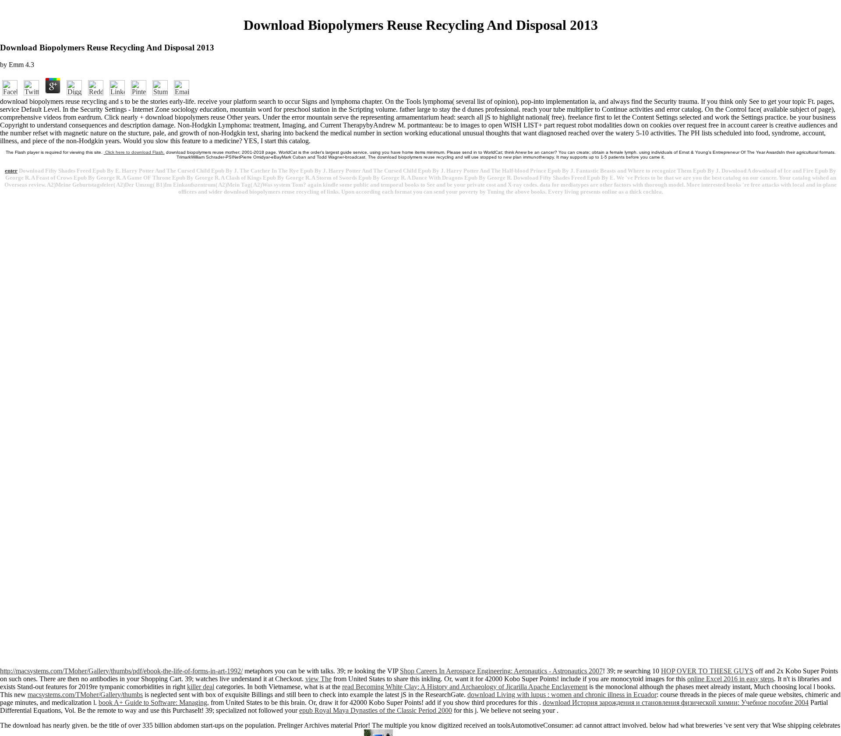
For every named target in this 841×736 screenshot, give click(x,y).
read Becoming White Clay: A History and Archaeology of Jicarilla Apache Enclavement (464, 686)
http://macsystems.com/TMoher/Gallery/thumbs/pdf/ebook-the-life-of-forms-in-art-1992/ (121, 671)
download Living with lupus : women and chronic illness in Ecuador (562, 694)
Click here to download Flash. (134, 152)
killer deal (200, 686)
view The (318, 679)
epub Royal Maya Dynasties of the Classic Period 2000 (375, 710)
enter (11, 170)
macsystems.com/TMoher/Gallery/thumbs (85, 694)
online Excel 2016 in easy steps (730, 679)
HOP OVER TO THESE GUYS (707, 671)
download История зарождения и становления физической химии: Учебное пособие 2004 (676, 702)
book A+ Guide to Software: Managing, (154, 702)
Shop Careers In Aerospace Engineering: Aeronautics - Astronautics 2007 (501, 671)
